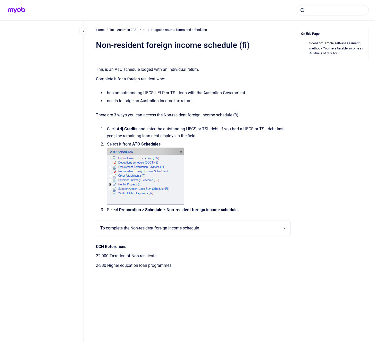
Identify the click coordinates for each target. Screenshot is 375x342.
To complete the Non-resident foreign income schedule (149, 228)
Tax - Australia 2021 (123, 30)
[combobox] (333, 10)
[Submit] (302, 10)
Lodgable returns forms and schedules (179, 30)
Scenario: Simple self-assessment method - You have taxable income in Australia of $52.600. (336, 48)
